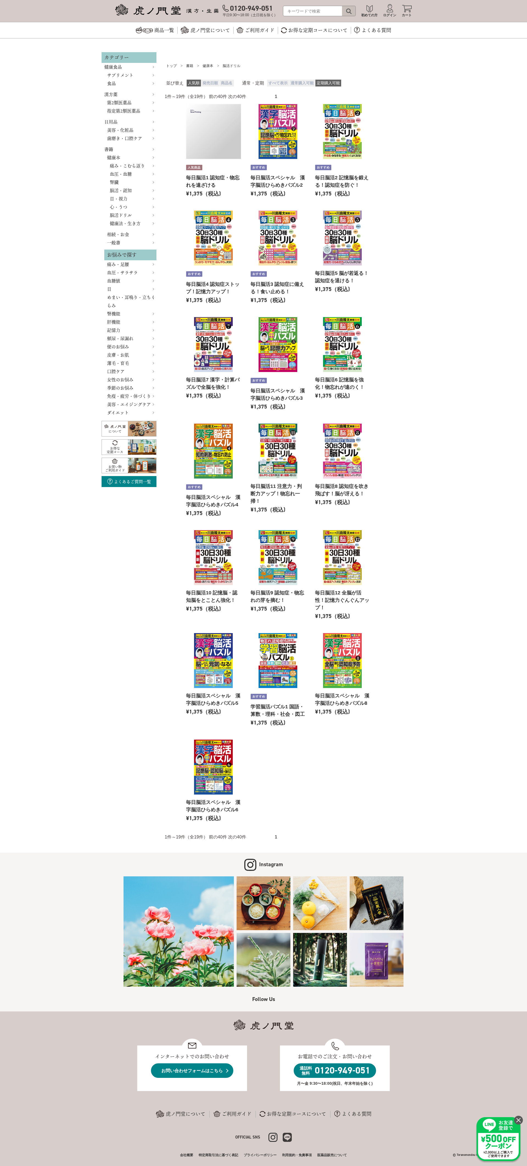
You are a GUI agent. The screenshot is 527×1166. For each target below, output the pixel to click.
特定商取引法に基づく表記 (218, 1155)
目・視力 (118, 198)
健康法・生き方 (125, 223)
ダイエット (118, 412)
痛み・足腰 (118, 264)
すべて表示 (278, 83)
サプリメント (120, 75)
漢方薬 (110, 94)
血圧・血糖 (121, 174)
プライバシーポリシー (260, 1155)
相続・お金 (118, 234)
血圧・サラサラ (122, 272)
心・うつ (118, 207)
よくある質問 (356, 1113)
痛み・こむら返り (127, 166)
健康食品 (113, 67)
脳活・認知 (121, 190)
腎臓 (114, 182)
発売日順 (210, 83)
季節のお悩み (120, 388)
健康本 (113, 157)
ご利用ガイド (236, 1113)
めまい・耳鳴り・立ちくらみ (131, 301)
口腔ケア (116, 371)
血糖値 (113, 281)
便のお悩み (118, 346)
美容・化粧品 (120, 130)
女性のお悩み (120, 379)
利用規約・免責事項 (297, 1155)
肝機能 (113, 322)
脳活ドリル (121, 215)
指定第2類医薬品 (123, 111)
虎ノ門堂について (185, 1113)
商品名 (226, 83)
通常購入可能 (302, 83)
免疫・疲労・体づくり (129, 396)
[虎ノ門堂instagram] (275, 1136)
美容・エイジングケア (129, 404)
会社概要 (186, 1155)
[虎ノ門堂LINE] (287, 1136)
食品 (111, 83)
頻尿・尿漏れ (120, 338)
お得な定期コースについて (296, 1113)
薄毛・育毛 (118, 363)
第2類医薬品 (119, 102)
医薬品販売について (332, 1155)
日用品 (110, 122)
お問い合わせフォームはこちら (192, 1070)
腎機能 (113, 314)
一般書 (113, 242)
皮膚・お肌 (118, 355)
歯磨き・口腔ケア (124, 138)
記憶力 (113, 330)
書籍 (108, 149)
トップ (171, 66)
